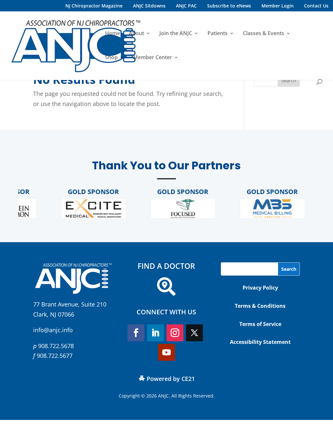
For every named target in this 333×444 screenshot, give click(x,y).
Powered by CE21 (171, 379)
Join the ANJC (175, 34)
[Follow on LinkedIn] (155, 332)
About (136, 34)
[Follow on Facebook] (135, 332)
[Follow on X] (194, 332)
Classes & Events (263, 34)
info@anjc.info (53, 330)
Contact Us (316, 6)
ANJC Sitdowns (149, 6)
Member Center (152, 58)
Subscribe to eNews (229, 6)
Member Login (277, 6)
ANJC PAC (186, 6)
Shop (111, 58)
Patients (217, 34)
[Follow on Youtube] (166, 352)
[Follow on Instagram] (174, 332)
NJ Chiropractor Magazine (94, 6)
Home (112, 34)
